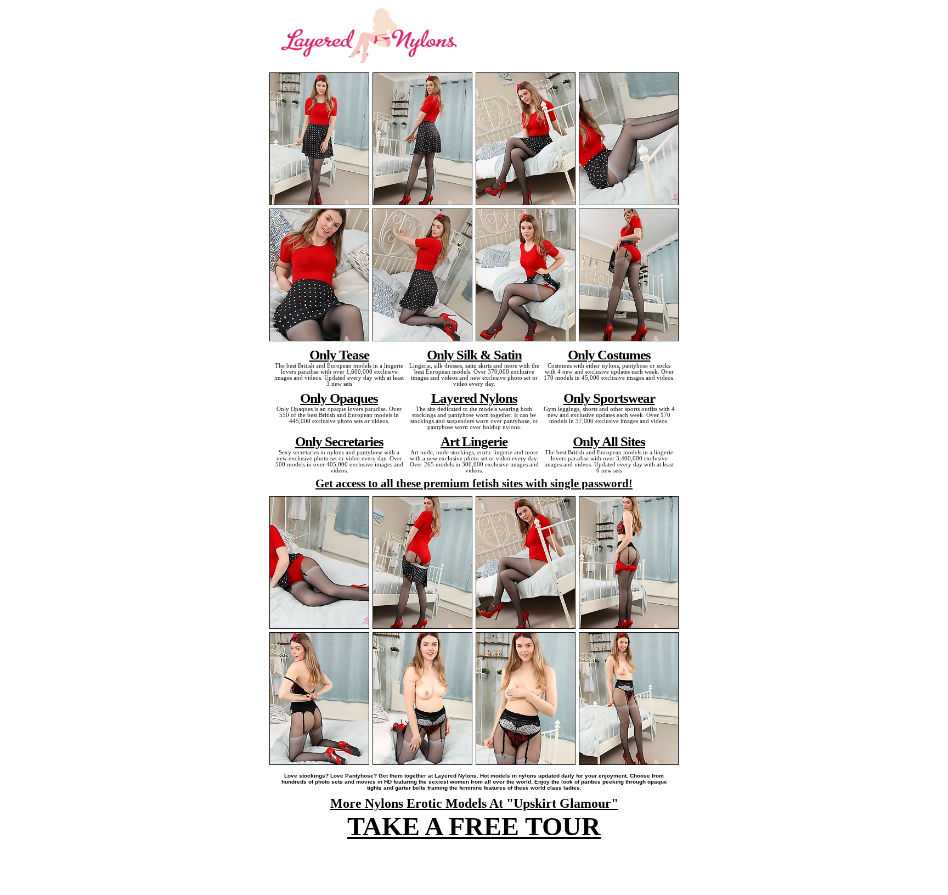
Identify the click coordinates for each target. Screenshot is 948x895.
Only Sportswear (609, 398)
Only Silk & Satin (474, 354)
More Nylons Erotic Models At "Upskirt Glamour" (474, 803)
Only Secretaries (339, 441)
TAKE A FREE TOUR (474, 826)
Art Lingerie (474, 441)
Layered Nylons (474, 398)
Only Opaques (339, 398)
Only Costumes (609, 354)
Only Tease (339, 354)
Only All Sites (609, 441)
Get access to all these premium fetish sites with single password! (474, 483)
